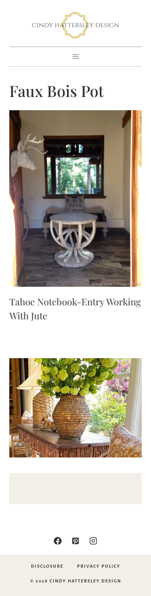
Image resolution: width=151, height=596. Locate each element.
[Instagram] (93, 541)
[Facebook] (57, 541)
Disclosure (47, 566)
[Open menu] (76, 56)
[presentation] (75, 198)
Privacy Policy (98, 566)
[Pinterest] (75, 541)
